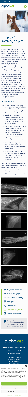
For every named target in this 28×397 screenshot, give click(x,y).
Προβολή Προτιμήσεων (14, 392)
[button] (26, 366)
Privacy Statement (17, 395)
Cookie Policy (9, 395)
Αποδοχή (14, 384)
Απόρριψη (14, 388)
